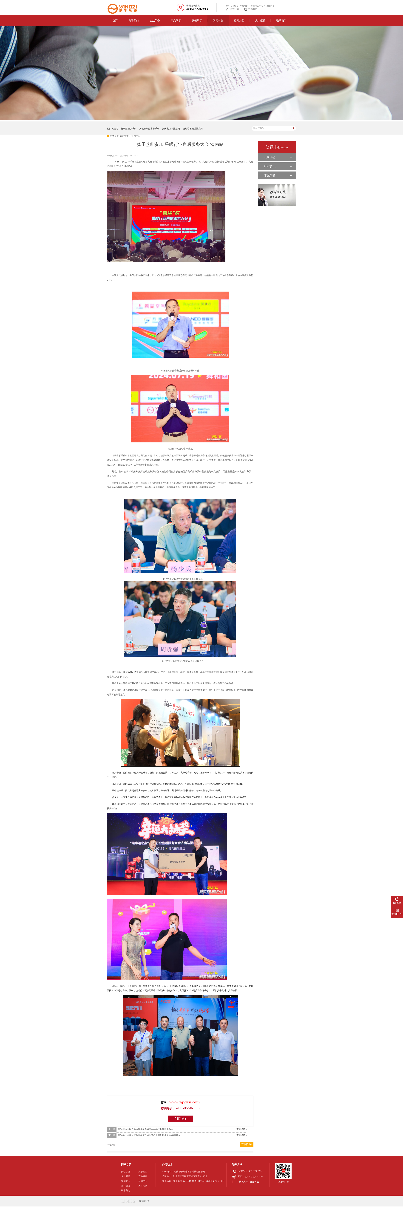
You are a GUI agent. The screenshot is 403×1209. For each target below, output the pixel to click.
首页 (115, 20)
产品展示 (176, 20)
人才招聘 (260, 20)
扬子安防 (187, 1181)
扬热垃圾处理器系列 (193, 128)
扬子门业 (196, 1181)
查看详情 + (241, 1129)
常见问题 (269, 175)
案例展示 (197, 20)
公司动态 (269, 157)
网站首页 (124, 136)
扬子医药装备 (208, 1181)
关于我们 (234, 9)
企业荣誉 (155, 20)
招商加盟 (239, 20)
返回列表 (247, 1144)
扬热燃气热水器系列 (149, 128)
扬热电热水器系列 (171, 128)
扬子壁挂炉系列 (128, 128)
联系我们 (252, 9)
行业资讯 (269, 166)
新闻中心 (218, 20)
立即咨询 (180, 1118)
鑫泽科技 (254, 1182)
